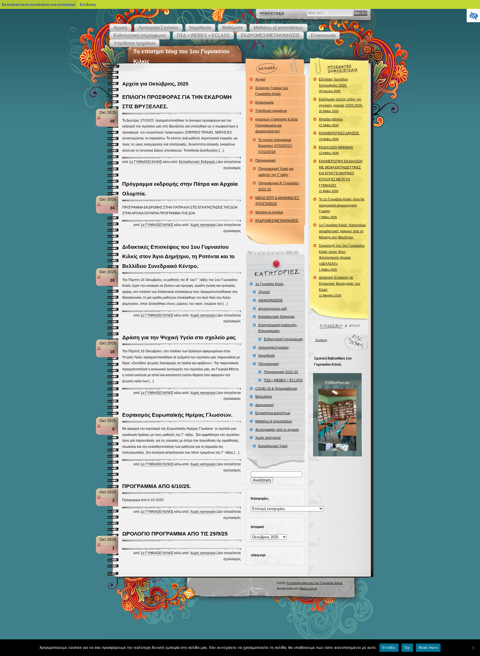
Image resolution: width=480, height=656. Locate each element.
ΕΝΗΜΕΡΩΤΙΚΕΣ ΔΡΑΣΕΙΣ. (339, 136)
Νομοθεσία (200, 27)
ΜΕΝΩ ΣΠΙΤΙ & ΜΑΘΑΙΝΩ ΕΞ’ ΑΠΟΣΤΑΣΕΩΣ (277, 201)
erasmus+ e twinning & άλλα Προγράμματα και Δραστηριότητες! (276, 125)
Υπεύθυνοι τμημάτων (134, 43)
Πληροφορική (265, 160)
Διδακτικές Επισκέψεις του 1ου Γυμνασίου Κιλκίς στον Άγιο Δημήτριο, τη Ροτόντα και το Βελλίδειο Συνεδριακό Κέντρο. (178, 256)
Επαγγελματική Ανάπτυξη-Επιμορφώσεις (277, 328)
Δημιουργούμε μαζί (272, 309)
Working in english (269, 212)
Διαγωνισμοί (264, 405)
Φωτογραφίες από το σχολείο (277, 430)
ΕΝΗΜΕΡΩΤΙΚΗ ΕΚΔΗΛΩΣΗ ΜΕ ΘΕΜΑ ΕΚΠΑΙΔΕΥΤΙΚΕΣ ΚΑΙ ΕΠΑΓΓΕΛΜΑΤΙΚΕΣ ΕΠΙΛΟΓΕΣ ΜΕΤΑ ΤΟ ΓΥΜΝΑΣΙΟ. (340, 176)
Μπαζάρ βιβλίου (331, 122)
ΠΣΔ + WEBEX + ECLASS (203, 35)
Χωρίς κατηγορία (203, 225)
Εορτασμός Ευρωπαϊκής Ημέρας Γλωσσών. (177, 415)
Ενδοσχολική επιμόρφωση (140, 35)
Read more (428, 647)
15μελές (264, 292)
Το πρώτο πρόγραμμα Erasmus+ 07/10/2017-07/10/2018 (275, 146)
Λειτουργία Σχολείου (158, 27)
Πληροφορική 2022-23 (281, 372)
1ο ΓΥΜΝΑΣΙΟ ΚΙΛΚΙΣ (145, 162)
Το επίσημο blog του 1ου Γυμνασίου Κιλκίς (314, 583)
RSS (189, 594)
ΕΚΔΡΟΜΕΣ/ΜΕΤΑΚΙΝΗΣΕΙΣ (270, 35)
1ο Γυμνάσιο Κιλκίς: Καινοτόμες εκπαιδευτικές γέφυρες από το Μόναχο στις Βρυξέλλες (342, 231)
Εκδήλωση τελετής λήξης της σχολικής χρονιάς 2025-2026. (341, 105)
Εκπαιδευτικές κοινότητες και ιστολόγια (38, 4)
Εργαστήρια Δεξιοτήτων (272, 413)
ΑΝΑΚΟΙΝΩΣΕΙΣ (270, 300)
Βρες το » (360, 13)
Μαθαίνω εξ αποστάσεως (278, 27)
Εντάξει (389, 647)
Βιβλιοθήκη (263, 397)
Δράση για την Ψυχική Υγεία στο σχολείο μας (179, 337)
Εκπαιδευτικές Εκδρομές (197, 162)
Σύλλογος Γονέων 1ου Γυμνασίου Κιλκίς (271, 91)
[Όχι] (473, 647)
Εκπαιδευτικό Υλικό (273, 446)
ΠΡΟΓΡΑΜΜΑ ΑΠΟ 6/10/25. (156, 486)
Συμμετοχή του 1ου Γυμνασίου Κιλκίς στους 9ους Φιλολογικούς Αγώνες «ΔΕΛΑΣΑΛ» (342, 257)
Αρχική (120, 27)
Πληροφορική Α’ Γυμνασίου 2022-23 (278, 186)
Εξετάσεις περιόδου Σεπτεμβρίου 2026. (333, 85)
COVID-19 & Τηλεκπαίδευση (276, 389)
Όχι (407, 647)
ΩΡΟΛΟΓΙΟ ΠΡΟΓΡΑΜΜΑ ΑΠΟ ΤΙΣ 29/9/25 (175, 534)
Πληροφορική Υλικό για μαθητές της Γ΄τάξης (275, 172)
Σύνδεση (321, 340)
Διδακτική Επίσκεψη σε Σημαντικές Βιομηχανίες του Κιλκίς (339, 286)
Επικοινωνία (323, 35)
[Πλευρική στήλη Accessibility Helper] (473, 15)
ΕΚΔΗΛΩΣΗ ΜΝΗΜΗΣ (336, 150)
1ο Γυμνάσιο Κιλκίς (269, 284)
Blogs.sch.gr (308, 588)
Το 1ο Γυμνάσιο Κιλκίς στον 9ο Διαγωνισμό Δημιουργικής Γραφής (341, 208)
